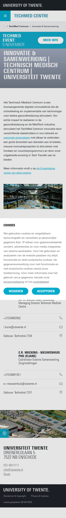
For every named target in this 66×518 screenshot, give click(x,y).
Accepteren (46, 291)
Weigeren (16, 291)
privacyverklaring (14, 281)
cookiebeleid (41, 281)
